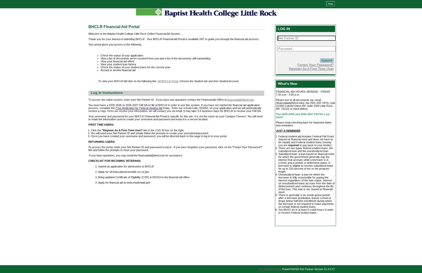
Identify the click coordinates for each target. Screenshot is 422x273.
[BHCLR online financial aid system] (209, 13)
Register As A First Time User (311, 69)
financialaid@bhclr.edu (240, 99)
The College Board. (270, 269)
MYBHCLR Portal (168, 81)
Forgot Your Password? (315, 65)
